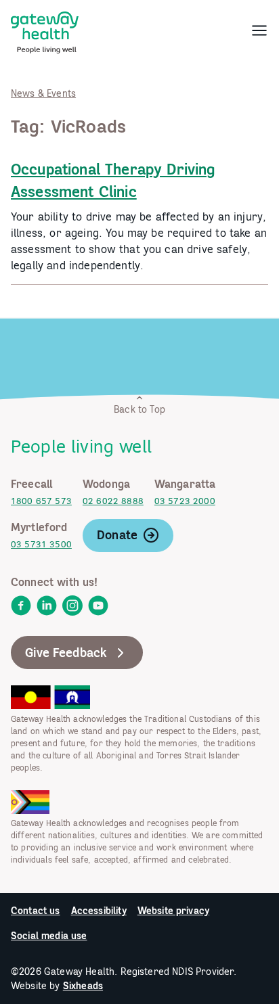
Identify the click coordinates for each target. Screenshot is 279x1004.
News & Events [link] (43, 93)
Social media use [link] (49, 936)
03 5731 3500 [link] (41, 544)
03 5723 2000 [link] (184, 501)
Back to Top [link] (139, 409)
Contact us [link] (35, 911)
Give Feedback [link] (66, 652)
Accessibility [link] (99, 911)
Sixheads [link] (83, 986)
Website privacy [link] (173, 911)
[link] (45, 30)
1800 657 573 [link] (41, 501)
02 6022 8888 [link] (113, 501)
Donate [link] (117, 535)
